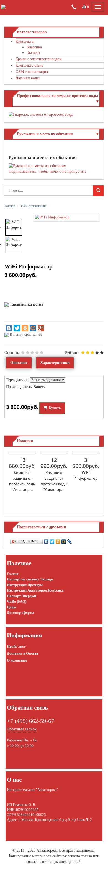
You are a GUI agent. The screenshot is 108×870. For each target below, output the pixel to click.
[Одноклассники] (25, 328)
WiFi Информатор (85, 475)
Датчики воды (27, 78)
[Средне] (32, 353)
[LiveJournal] (70, 540)
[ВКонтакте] (9, 328)
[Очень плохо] (23, 353)
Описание (18, 363)
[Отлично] (41, 353)
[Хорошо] (37, 353)
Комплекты (25, 41)
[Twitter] (17, 328)
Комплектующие (29, 65)
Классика (34, 47)
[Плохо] (27, 353)
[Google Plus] (41, 328)
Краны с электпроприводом (39, 59)
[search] (98, 190)
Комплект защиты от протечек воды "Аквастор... (22, 481)
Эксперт (33, 53)
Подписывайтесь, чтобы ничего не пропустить (47, 171)
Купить (54, 408)
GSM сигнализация (32, 72)
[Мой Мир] (33, 328)
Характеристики (55, 363)
